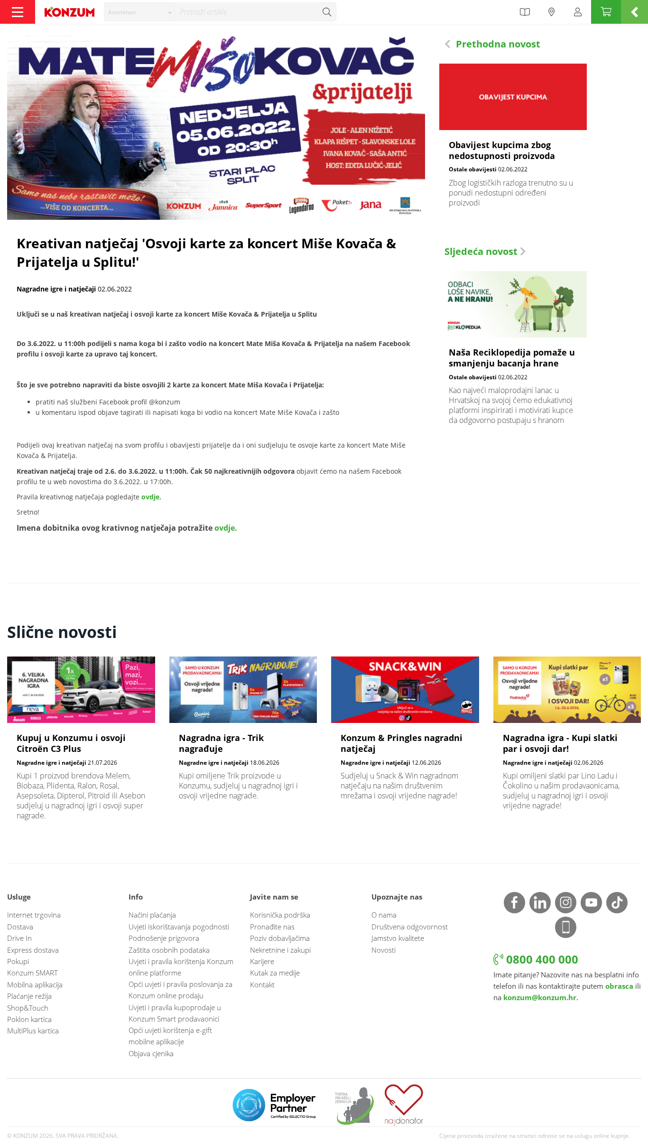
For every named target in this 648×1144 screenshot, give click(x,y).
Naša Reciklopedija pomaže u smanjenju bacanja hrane (513, 352)
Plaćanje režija (29, 996)
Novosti (383, 950)
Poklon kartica (29, 1019)
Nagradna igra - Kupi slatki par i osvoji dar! (567, 738)
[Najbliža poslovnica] (552, 12)
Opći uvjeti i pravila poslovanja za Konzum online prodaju (180, 989)
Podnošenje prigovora (164, 938)
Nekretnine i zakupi (280, 950)
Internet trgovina (34, 914)
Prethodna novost (497, 44)
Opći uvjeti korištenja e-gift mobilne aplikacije (170, 1035)
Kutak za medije (275, 972)
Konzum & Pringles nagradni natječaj (405, 733)
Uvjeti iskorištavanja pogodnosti (179, 926)
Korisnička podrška (280, 914)
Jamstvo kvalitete (397, 938)
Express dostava (33, 950)
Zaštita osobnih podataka (169, 950)
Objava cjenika (151, 1053)
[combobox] (139, 11)
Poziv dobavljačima (280, 938)
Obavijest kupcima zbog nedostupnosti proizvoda (513, 140)
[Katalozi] (524, 12)
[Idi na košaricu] (606, 12)
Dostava (20, 926)
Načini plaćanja (152, 914)
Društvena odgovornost (409, 926)
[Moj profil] (578, 12)
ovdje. (151, 496)
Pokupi (18, 961)
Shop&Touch (27, 1008)
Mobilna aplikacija (35, 984)
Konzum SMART (32, 972)
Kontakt (262, 984)
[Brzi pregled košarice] (634, 12)
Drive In (19, 938)
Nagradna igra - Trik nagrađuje (243, 733)
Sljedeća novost (482, 251)
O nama (384, 914)
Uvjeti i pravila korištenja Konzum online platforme (181, 966)
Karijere (262, 961)
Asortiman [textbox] (122, 12)
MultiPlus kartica (33, 1030)
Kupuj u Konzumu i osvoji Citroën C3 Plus (81, 743)
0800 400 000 (540, 959)
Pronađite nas (272, 926)
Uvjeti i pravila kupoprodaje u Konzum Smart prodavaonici (175, 1013)
